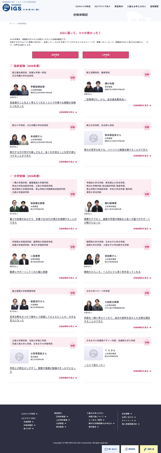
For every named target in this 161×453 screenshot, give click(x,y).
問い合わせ (113, 449)
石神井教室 (61, 416)
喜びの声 (27, 428)
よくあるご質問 (95, 419)
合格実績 (27, 421)
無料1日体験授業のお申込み (100, 423)
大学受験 (105, 54)
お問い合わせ (127, 417)
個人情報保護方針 (129, 423)
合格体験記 (22, 23)
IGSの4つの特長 (83, 6)
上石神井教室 (61, 419)
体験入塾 (151, 449)
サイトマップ (127, 420)
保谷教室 (60, 426)
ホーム (12, 23)
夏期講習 (154, 6)
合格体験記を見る (66, 112)
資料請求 (131, 449)
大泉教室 (60, 423)
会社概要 (125, 413)
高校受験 (55, 54)
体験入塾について (96, 416)
